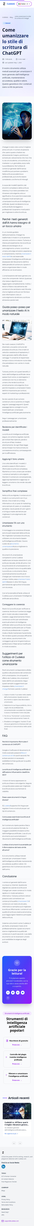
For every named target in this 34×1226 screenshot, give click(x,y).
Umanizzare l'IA (23, 901)
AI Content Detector (8, 1179)
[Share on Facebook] (8, 993)
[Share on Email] (23, 993)
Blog (11, 17)
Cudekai (7, 806)
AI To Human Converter (9, 1176)
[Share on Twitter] (13, 993)
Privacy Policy (6, 1199)
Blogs (3, 1190)
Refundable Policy (7, 1205)
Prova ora (17, 1045)
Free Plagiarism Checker (9, 1182)
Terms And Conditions (8, 1202)
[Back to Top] (8, 998)
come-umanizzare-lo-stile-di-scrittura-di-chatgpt (23, 17)
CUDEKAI (5, 17)
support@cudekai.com (12, 1221)
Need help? (5, 1212)
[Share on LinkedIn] (18, 993)
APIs (3, 1215)
